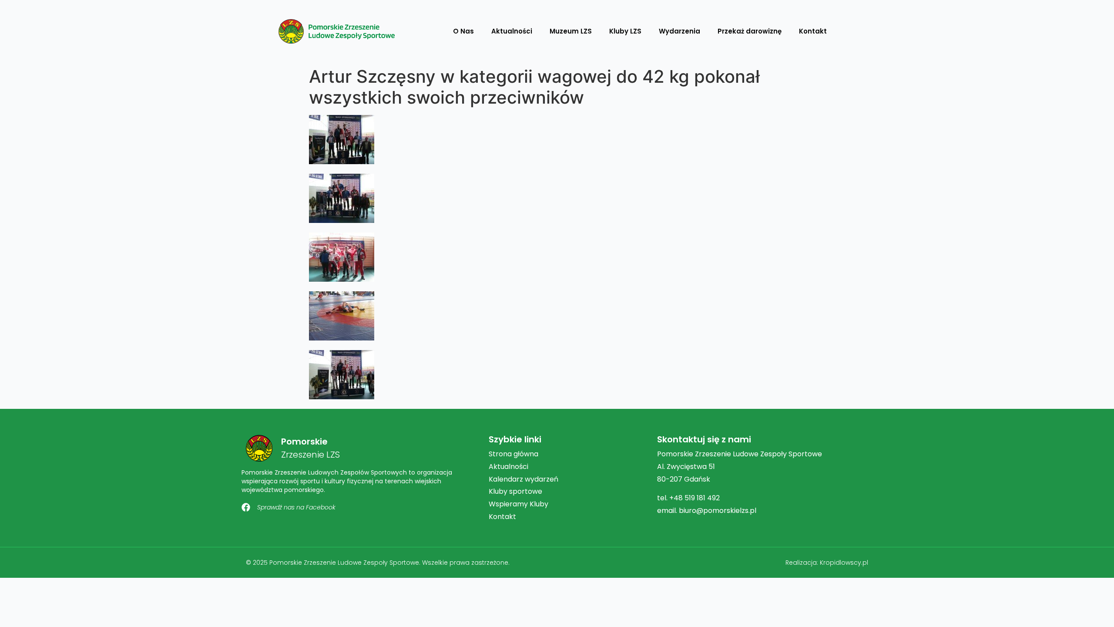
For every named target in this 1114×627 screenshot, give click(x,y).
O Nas (463, 31)
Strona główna (513, 454)
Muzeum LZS (571, 31)
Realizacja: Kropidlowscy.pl (826, 562)
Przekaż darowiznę (750, 31)
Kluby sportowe (515, 491)
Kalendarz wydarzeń (523, 479)
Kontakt (813, 31)
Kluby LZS (625, 31)
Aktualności (511, 31)
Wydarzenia (679, 31)
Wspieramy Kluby (518, 504)
